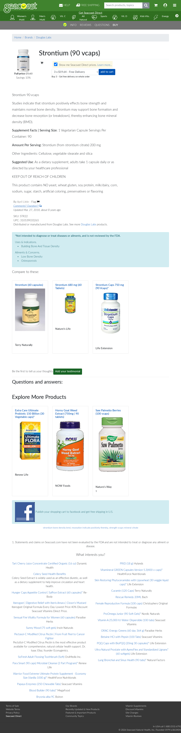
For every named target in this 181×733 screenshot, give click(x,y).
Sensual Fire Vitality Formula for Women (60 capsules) (44, 617)
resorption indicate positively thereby (90, 528)
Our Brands (71, 706)
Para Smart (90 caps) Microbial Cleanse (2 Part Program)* (45, 663)
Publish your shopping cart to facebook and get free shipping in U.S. (74, 512)
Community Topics (75, 716)
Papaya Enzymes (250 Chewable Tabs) (39, 684)
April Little (23, 202)
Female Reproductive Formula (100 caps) (119, 603)
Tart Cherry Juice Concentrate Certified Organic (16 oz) (44, 563)
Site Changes (132, 713)
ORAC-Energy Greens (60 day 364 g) (122, 630)
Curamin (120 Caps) (122, 591)
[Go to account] (165, 5)
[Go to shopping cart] (156, 5)
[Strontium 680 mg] (70, 317)
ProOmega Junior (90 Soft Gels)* (122, 614)
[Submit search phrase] (145, 5)
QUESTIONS (102, 25)
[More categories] (177, 16)
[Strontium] (30, 317)
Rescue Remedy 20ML (128, 597)
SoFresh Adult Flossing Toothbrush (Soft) (41, 657)
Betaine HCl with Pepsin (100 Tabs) (121, 637)
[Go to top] (65, 25)
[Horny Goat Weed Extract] (70, 451)
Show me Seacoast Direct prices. (85, 65)
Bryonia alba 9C (45, 697)
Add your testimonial (67, 371)
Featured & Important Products (81, 713)
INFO (73, 25)
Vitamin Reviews (134, 716)
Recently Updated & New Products (83, 709)
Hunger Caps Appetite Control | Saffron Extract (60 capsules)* (47, 592)
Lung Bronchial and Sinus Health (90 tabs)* (122, 660)
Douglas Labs (43, 37)
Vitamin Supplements (136, 706)
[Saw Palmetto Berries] (111, 451)
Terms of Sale (12, 706)
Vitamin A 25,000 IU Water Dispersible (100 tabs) (126, 620)
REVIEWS (85, 25)
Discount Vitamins (134, 709)
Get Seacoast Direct (90, 13)
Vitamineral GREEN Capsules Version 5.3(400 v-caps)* (131, 570)
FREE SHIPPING (89, 5)
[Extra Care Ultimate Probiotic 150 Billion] (30, 451)
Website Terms (13, 709)
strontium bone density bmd (57, 528)
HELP (66, 5)
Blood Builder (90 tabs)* (43, 690)
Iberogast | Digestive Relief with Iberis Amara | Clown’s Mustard (49, 603)
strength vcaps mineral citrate (123, 528)
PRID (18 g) (126, 563)
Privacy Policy (13, 713)
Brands (29, 37)
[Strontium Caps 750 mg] (111, 317)
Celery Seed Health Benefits (49, 574)
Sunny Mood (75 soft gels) (41, 628)
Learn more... (104, 65)
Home (17, 37)
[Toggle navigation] (174, 5)
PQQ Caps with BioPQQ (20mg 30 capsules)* (123, 643)
